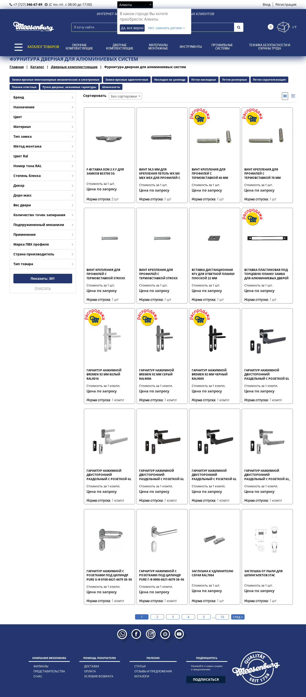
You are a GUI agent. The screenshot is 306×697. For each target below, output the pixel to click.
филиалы (40, 666)
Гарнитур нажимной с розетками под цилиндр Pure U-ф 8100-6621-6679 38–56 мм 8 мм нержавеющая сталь (109, 575)
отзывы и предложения (153, 671)
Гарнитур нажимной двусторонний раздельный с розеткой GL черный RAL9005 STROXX (214, 475)
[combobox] (135, 4)
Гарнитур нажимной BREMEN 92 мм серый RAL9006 (156, 374)
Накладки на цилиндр (169, 79)
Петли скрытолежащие (269, 79)
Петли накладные (203, 79)
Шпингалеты (111, 87)
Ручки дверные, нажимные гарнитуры (69, 87)
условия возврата (98, 676)
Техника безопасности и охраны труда (269, 47)
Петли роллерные (234, 79)
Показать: (43, 278)
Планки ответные (24, 87)
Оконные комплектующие (79, 47)
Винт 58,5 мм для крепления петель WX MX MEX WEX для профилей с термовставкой (159, 173)
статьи (140, 666)
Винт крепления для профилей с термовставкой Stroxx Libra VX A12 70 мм (158, 274)
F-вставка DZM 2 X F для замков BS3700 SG (105, 171)
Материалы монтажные (158, 47)
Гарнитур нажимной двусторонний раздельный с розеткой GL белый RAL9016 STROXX (109, 475)
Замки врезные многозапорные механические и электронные (55, 79)
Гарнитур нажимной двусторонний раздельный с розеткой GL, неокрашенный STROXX (267, 475)
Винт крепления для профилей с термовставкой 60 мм (210, 173)
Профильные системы (222, 47)
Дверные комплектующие (119, 47)
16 (222, 617)
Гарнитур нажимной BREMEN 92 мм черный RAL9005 (210, 374)
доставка (91, 666)
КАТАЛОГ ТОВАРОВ (43, 47)
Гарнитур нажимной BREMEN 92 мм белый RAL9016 (104, 374)
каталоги (141, 676)
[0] (283, 27)
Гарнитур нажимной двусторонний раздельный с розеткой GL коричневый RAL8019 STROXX (161, 475)
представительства (49, 671)
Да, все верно (132, 28)
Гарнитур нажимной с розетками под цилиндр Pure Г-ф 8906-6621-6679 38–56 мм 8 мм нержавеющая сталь (161, 575)
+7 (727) (27, 4)
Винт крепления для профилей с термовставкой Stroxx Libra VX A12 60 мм (106, 274)
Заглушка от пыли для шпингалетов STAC (263, 573)
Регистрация (285, 4)
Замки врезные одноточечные (126, 79)
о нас (37, 676)
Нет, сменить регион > (166, 28)
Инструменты (191, 47)
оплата (90, 671)
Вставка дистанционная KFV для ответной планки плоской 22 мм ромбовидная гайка (213, 274)
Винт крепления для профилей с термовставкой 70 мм (262, 173)
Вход (266, 4)
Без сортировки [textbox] (124, 96)
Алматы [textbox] (125, 4)
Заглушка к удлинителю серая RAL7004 (212, 573)
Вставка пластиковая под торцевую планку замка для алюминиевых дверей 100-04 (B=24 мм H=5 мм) (266, 274)
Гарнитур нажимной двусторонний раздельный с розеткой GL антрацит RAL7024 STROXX (266, 374)
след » (238, 617)
